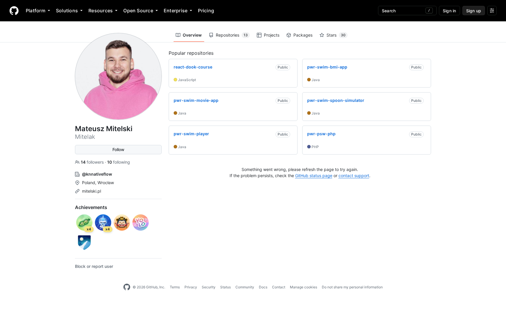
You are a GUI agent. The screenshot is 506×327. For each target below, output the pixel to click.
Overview (192, 34)
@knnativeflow (97, 174)
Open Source (138, 10)
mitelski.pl (91, 191)
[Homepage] (14, 10)
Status (225, 287)
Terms (175, 287)
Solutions (67, 10)
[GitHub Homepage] (126, 287)
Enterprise (175, 10)
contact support (354, 175)
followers (93, 162)
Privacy (190, 287)
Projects (271, 34)
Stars (336, 34)
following (118, 162)
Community (244, 287)
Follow (118, 149)
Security (209, 287)
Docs (263, 287)
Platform (35, 10)
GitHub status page (313, 175)
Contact (278, 287)
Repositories (232, 34)
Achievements (91, 207)
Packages (302, 34)
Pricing (206, 10)
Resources (100, 10)
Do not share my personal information (352, 287)
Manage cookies (303, 287)
